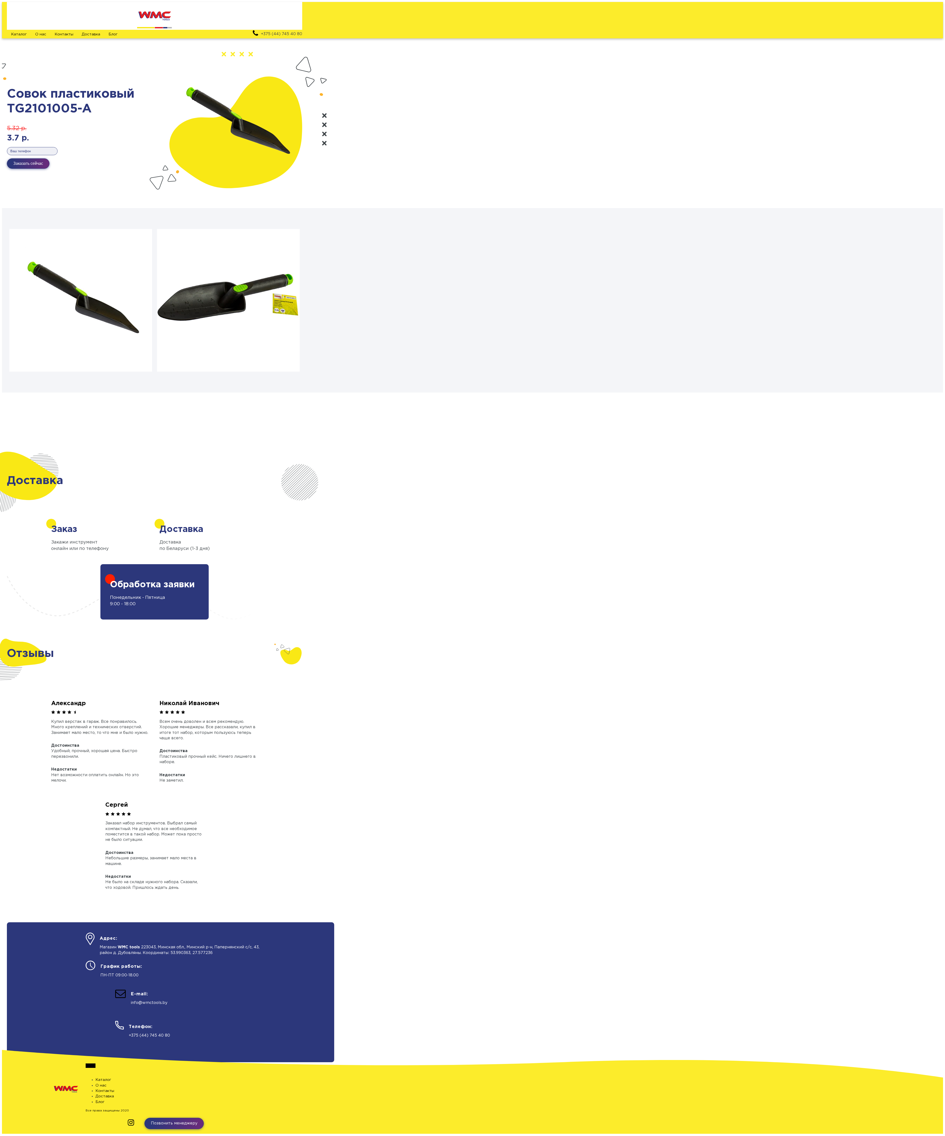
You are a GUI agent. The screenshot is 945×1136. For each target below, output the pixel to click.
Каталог (19, 34)
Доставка (91, 34)
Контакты (64, 34)
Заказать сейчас (28, 163)
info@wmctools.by (149, 1003)
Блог (113, 34)
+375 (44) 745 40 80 (149, 1035)
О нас (40, 34)
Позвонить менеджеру (174, 1123)
